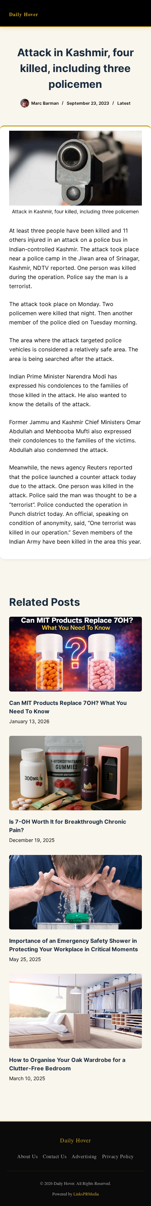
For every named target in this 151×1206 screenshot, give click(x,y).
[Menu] (139, 13)
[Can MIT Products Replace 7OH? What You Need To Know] (75, 654)
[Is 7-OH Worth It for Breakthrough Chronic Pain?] (75, 773)
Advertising (84, 1156)
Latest (124, 103)
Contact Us (54, 1156)
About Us (27, 1156)
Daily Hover (23, 14)
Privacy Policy (118, 1156)
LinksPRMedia (86, 1194)
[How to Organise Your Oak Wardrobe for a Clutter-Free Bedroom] (75, 1011)
